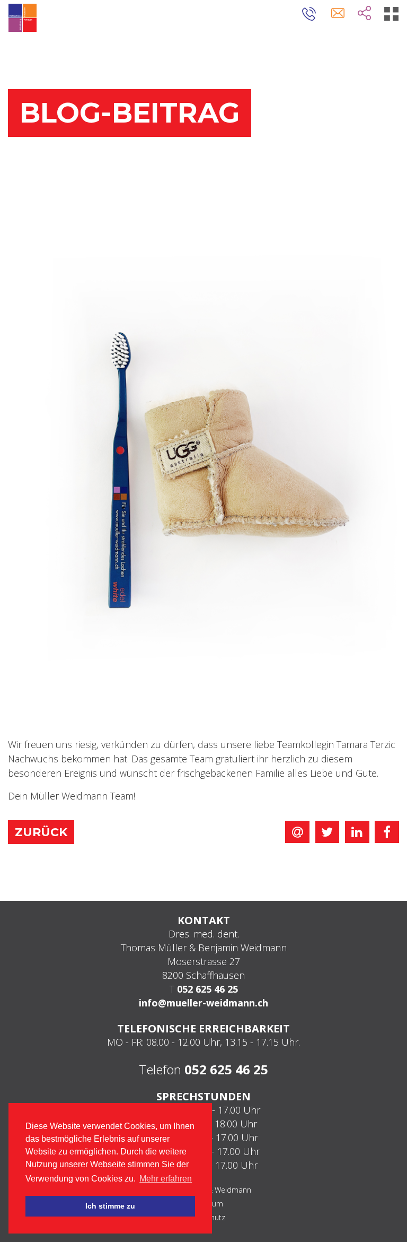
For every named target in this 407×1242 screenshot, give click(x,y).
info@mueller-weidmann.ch (203, 1002)
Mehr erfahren (165, 1178)
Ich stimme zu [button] (110, 1206)
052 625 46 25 (207, 989)
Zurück (41, 832)
